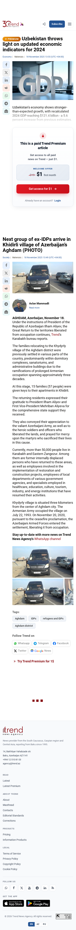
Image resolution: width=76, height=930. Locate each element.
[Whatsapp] (6, 888)
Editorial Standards (13, 815)
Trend (55, 334)
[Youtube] (29, 888)
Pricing (6, 834)
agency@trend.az (11, 763)
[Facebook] (14, 888)
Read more (34, 308)
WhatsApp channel (47, 539)
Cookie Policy (10, 869)
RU (44, 924)
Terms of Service (12, 853)
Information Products (15, 839)
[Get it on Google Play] (38, 903)
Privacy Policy (10, 858)
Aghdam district (24, 625)
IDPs (33, 618)
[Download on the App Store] (13, 903)
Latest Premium (11, 786)
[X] (21, 888)
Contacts (8, 810)
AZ (38, 924)
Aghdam (19, 618)
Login (57, 200)
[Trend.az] (13, 24)
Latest (6, 780)
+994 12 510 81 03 (12, 759)
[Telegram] (37, 888)
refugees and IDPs (53, 618)
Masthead (8, 805)
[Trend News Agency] (13, 730)
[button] (6, 64)
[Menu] (69, 24)
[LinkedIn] (45, 888)
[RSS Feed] (52, 888)
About (6, 799)
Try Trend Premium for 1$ (35, 661)
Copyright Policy (12, 864)
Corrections (9, 820)
